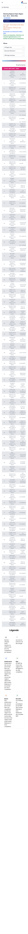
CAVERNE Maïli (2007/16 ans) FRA (12, 135)
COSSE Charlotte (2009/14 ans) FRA (12, 285)
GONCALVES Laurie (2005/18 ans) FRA (12, 302)
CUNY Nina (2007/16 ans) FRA (12, 524)
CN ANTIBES (22, 111)
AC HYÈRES (22, 118)
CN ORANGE (22, 379)
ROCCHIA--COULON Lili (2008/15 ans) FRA (12, 210)
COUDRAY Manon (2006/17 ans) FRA (12, 602)
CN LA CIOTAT (22, 105)
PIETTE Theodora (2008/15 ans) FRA (12, 497)
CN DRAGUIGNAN (22, 534)
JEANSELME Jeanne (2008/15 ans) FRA (12, 352)
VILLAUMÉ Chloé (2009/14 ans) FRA (12, 481)
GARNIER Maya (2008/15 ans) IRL (12, 296)
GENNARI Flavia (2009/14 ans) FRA (12, 329)
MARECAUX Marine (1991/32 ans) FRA (12, 83)
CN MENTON (22, 174)
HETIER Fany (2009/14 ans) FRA (12, 312)
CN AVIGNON (22, 83)
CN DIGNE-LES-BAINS (22, 462)
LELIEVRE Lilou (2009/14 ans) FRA (12, 196)
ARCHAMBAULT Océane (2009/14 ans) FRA (12, 230)
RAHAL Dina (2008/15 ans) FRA (12, 100)
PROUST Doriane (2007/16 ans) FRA (12, 111)
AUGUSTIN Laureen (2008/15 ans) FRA (12, 443)
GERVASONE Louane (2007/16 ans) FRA (12, 340)
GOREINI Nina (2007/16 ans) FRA (12, 89)
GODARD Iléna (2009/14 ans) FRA (12, 502)
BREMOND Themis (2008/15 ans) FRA (12, 469)
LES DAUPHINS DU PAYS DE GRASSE (23, 443)
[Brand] (24, 2)
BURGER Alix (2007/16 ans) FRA (12, 157)
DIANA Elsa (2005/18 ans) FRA (12, 95)
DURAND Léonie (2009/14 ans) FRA (12, 562)
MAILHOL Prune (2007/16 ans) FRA (12, 242)
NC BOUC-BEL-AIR (22, 168)
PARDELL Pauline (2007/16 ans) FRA (12, 402)
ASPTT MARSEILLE (22, 601)
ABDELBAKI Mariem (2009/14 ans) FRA (12, 618)
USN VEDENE (22, 417)
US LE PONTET (23, 301)
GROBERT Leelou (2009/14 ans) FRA (12, 518)
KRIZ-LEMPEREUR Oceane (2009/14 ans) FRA (12, 455)
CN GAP (21, 163)
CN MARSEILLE (22, 74)
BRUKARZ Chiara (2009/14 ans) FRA (12, 174)
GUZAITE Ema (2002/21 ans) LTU (12, 168)
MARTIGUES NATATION (23, 210)
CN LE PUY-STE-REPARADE (22, 270)
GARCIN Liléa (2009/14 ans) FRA (12, 163)
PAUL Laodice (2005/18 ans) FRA (12, 270)
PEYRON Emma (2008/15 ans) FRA (12, 596)
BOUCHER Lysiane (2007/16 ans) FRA (12, 256)
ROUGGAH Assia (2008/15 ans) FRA (12, 380)
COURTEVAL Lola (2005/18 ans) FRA (12, 317)
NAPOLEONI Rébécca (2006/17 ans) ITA (12, 264)
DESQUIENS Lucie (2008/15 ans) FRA (12, 407)
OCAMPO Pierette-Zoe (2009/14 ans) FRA (12, 540)
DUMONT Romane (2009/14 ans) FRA (12, 346)
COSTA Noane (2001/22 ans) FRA (12, 147)
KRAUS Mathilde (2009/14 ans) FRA (12, 323)
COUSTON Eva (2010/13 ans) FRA (12, 417)
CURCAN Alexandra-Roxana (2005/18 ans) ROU (12, 74)
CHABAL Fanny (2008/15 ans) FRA (12, 534)
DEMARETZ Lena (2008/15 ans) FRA (12, 358)
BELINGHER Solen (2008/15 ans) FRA (12, 624)
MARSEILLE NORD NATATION (22, 437)
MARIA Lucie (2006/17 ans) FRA (12, 291)
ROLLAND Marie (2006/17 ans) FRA (12, 275)
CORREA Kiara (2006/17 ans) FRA (12, 437)
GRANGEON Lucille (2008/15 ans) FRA (12, 141)
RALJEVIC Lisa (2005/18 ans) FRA (12, 125)
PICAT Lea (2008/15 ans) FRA (12, 491)
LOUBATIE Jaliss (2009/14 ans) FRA (12, 427)
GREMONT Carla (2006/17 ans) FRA (12, 412)
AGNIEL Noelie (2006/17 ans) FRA (12, 432)
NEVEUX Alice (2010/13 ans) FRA (12, 585)
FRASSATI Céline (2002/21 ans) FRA (12, 236)
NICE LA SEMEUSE (23, 186)
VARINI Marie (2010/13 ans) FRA (12, 568)
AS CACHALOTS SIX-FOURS (23, 340)
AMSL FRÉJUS (22, 100)
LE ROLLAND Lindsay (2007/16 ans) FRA (12, 223)
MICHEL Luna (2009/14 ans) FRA (12, 552)
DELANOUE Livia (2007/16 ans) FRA (12, 105)
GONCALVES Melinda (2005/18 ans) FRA (12, 579)
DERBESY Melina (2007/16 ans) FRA (12, 180)
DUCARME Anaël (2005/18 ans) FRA (12, 130)
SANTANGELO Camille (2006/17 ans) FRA (12, 249)
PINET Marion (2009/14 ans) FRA (12, 449)
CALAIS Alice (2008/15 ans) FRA (12, 203)
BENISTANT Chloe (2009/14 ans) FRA (12, 557)
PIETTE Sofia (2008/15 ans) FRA (12, 363)
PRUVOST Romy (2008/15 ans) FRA (12, 512)
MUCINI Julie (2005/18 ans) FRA (12, 280)
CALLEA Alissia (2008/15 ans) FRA (12, 334)
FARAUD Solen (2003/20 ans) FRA (12, 612)
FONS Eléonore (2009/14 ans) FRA (12, 118)
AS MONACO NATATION (23, 229)
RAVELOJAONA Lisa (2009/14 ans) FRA (12, 529)
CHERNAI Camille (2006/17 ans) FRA (12, 374)
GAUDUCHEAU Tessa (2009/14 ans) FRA (12, 573)
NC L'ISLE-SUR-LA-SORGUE (22, 296)
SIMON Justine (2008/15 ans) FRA (12, 368)
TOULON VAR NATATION (23, 130)
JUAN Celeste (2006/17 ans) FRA (12, 486)
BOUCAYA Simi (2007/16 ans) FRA (12, 186)
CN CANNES (22, 88)
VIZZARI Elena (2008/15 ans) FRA (12, 475)
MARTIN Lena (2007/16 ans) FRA (12, 396)
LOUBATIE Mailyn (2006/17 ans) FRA (12, 385)
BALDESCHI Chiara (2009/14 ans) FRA (12, 546)
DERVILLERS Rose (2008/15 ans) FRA (12, 391)
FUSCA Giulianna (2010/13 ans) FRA (12, 462)
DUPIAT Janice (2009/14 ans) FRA (12, 507)
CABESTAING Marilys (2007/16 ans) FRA (12, 217)
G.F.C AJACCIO (22, 236)
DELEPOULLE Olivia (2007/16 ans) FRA (12, 607)
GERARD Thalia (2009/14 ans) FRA (12, 307)
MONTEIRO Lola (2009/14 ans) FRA (12, 191)
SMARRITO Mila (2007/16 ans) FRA (12, 152)
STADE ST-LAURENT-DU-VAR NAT (23, 125)
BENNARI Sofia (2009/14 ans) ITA (12, 422)
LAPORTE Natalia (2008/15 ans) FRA (12, 590)
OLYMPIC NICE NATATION (22, 95)
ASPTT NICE (22, 146)
